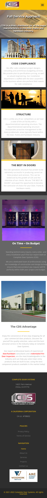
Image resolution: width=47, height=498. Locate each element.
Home (23, 449)
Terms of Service (23, 436)
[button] (42, 5)
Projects (23, 461)
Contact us (23, 466)
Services (23, 457)
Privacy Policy (23, 431)
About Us (23, 453)
